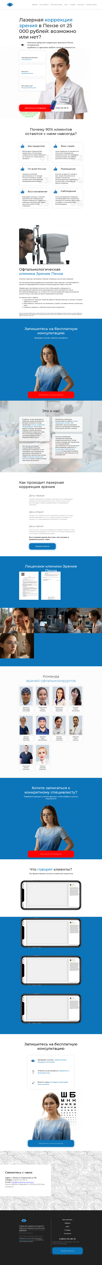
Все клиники (44, 4)
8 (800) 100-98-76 (67, 1239)
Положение (23, 1240)
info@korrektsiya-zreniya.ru (22, 1182)
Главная (34, 4)
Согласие (31, 1240)
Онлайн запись (91, 4)
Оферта (67, 1223)
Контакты (80, 4)
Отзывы (72, 4)
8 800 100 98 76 (62, 108)
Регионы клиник (56, 4)
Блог (66, 4)
